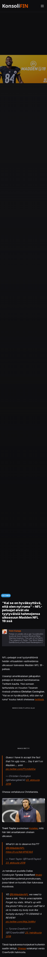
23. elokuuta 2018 (15, 862)
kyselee (33, 828)
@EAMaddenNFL (15, 848)
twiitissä (39, 699)
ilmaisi (38, 874)
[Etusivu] (20, 6)
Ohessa (22, 948)
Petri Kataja (15, 631)
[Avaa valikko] (42, 6)
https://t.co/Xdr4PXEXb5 (19, 852)
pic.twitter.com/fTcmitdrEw (21, 769)
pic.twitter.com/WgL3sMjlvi (20, 921)
